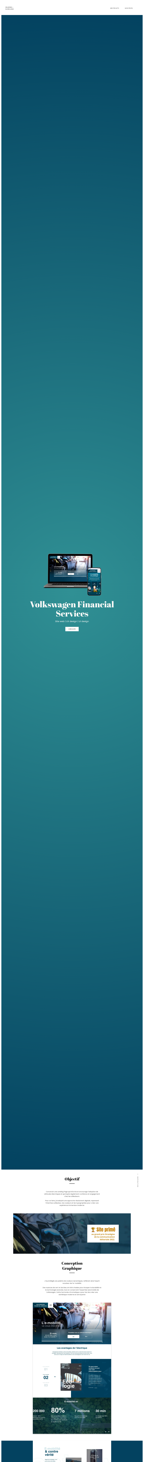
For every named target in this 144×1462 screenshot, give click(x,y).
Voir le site (72, 629)
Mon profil (129, 8)
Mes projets (114, 8)
